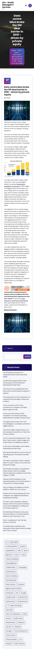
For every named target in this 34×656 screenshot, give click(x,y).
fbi (17, 593)
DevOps (21, 584)
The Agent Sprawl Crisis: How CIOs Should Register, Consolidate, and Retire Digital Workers (16, 424)
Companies (22, 567)
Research (21, 623)
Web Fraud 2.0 (19, 644)
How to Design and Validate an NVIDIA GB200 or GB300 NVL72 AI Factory (16, 488)
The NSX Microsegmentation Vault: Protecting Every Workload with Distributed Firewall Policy (15, 383)
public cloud (18, 618)
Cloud (16, 53)
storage (8, 631)
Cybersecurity (11, 572)
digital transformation (13, 589)
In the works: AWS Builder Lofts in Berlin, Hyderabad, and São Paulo (16, 447)
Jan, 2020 (7, 80)
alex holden (14, 542)
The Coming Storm (20, 631)
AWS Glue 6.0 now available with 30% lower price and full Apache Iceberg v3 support (16, 391)
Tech (19, 50)
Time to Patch (11, 635)
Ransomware (10, 623)
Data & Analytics (11, 576)
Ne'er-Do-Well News (13, 614)
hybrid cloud (10, 601)
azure (26, 551)
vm (21, 639)
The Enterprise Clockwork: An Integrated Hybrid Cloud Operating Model (15, 374)
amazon (23, 546)
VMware (9, 644)
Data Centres (10, 584)
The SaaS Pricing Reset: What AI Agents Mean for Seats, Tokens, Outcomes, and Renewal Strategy (16, 463)
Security (9, 627)
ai (6, 542)
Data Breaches (11, 580)
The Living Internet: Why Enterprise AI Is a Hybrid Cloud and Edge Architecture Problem (16, 399)
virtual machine (11, 639)
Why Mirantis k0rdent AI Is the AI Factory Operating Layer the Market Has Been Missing (17, 454)
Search (10, 348)
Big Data (9, 555)
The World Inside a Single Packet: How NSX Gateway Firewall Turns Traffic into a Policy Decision (16, 432)
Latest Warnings (15, 606)
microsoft (9, 610)
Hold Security (22, 597)
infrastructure (22, 601)
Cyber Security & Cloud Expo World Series (16, 300)
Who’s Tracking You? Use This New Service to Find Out (14, 521)
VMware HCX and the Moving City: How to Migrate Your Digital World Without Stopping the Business (16, 495)
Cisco (16, 555)
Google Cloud (10, 597)
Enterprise (9, 593)
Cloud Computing (12, 559)
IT (6, 606)
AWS (19, 551)
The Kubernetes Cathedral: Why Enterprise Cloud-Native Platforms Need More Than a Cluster (17, 528)
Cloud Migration (11, 563)
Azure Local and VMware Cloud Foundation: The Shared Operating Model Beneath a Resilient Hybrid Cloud (16, 416)
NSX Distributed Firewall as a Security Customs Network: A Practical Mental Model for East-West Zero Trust (16, 514)
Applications (10, 551)
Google (23, 593)
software (18, 627)
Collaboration (10, 567)
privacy (8, 618)
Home (14, 50)
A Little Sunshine (11, 546)
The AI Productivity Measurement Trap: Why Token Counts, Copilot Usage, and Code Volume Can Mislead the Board (16, 440)
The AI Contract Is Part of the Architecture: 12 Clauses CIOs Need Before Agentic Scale (15, 407)
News (25, 614)
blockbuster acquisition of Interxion (14, 185)
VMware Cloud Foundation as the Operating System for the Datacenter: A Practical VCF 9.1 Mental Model (17, 481)
